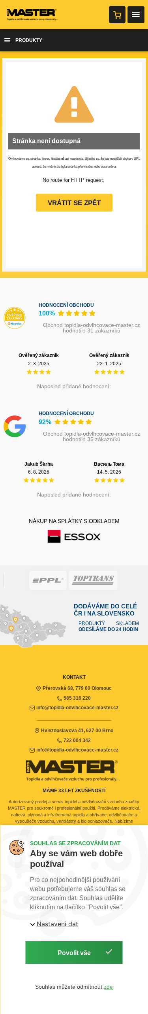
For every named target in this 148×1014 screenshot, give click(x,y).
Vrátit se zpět (74, 203)
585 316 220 (77, 698)
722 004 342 (77, 740)
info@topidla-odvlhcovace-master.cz (77, 707)
